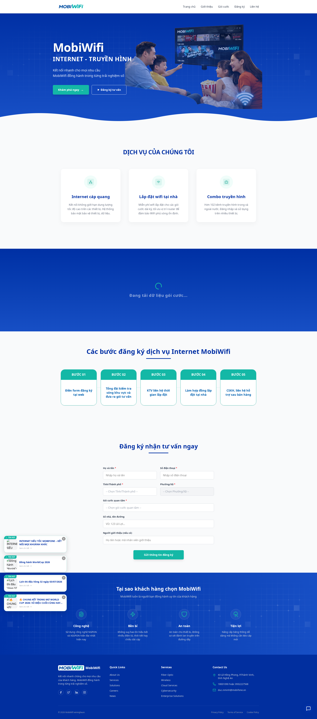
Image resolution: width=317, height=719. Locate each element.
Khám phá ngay (71, 89)
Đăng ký (239, 6)
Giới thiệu (207, 6)
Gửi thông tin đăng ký (158, 555)
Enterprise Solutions (172, 696)
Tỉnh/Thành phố (113, 484)
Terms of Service (235, 712)
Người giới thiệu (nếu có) (117, 532)
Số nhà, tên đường (113, 516)
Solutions (115, 685)
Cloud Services (169, 685)
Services (114, 680)
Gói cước (223, 6)
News (113, 696)
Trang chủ (189, 6)
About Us (115, 674)
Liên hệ (254, 6)
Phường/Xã (167, 484)
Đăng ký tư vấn (111, 90)
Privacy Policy (217, 712)
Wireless (166, 680)
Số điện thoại (168, 468)
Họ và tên (109, 468)
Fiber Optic (167, 674)
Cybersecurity (168, 690)
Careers (114, 690)
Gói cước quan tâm (115, 500)
